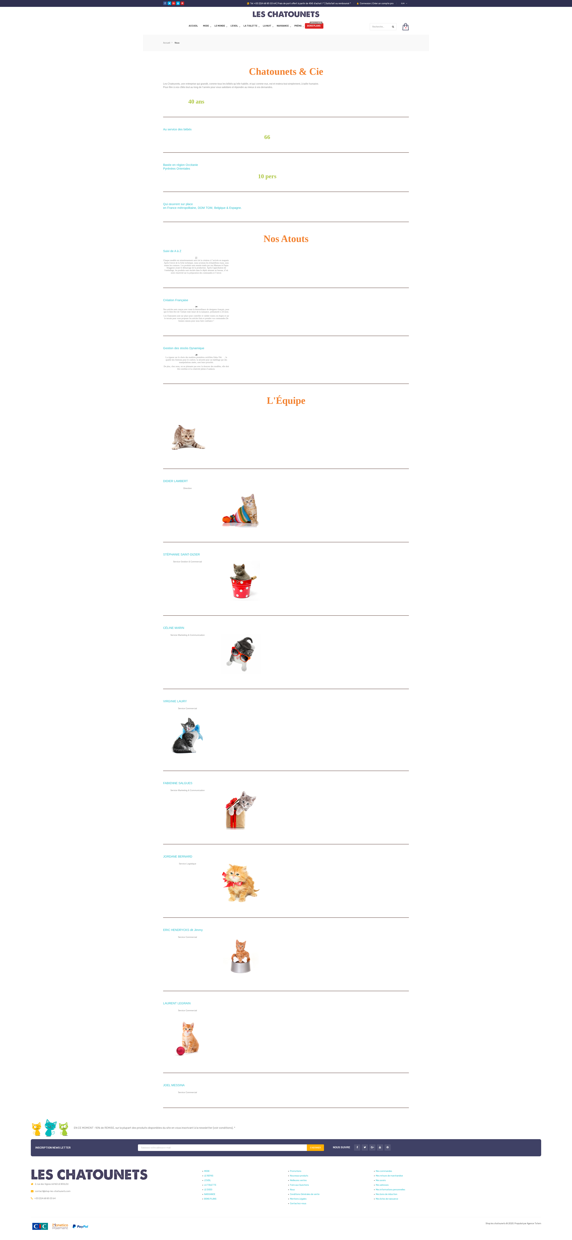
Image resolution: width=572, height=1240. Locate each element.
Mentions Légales (298, 1199)
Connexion (366, 3)
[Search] (393, 26)
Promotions (295, 1171)
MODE (206, 26)
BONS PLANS (313, 26)
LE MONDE (219, 26)
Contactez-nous (298, 1203)
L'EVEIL (234, 26)
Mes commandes (384, 1171)
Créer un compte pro (383, 3)
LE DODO (208, 1189)
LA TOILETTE (250, 26)
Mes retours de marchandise (389, 1176)
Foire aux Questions (299, 1185)
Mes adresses (382, 1185)
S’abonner (315, 1147)
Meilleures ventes (298, 1180)
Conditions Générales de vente (305, 1194)
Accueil (193, 26)
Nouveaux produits (299, 1176)
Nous (292, 1189)
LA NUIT (267, 26)
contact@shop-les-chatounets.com (52, 1191)
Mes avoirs (381, 1180)
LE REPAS (208, 1176)
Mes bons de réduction (386, 1194)
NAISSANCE (283, 26)
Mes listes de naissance (387, 1199)
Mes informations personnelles (390, 1189)
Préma (298, 26)
